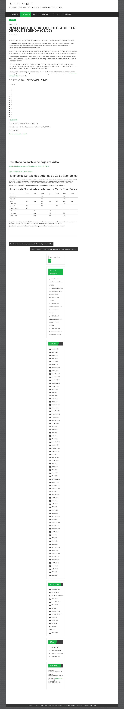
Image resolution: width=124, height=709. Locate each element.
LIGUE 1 (54, 617)
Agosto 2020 (55, 562)
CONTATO (45, 14)
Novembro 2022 (56, 488)
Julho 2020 (55, 565)
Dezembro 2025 (56, 373)
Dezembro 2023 (56, 448)
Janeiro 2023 (55, 482)
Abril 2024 (55, 435)
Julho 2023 (55, 463)
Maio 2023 (54, 469)
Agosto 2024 (55, 423)
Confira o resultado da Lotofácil (18, 134)
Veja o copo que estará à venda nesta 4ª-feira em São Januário (55, 331)
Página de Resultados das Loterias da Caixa (20, 171)
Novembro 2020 (56, 553)
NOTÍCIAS (36, 14)
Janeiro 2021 (55, 550)
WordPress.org (56, 656)
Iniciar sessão (55, 647)
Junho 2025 (55, 392)
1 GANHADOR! (13, 120)
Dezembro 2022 (56, 485)
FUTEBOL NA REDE (21, 4)
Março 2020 (55, 575)
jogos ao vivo (58, 678)
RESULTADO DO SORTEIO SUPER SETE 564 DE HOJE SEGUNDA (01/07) (53, 249)
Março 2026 (55, 364)
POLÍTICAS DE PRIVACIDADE (62, 14)
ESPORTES (12, 19)
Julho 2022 (55, 500)
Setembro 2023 (56, 457)
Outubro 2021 (55, 525)
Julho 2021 (55, 534)
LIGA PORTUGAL (57, 614)
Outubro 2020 (55, 556)
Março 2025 (55, 401)
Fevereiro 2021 (56, 547)
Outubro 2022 (55, 491)
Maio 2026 (54, 358)
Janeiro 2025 (55, 408)
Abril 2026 (55, 361)
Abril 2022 (55, 510)
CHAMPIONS (14, 14)
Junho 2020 (55, 569)
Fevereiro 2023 (56, 479)
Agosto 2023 (55, 460)
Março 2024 (55, 438)
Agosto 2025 (55, 386)
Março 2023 (55, 476)
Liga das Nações (56, 611)
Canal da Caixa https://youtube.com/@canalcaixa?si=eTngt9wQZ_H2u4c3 (29, 166)
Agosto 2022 (55, 497)
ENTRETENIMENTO (58, 595)
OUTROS (54, 623)
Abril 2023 (55, 473)
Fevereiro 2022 (56, 516)
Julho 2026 (55, 352)
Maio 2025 (54, 395)
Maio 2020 (54, 572)
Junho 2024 (55, 429)
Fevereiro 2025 (56, 404)
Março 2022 (55, 513)
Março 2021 (55, 544)
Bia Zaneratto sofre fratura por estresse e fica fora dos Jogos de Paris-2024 (31, 243)
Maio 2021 (54, 538)
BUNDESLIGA (56, 589)
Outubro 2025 (55, 380)
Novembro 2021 (56, 522)
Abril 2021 (55, 541)
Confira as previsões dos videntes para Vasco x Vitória (56, 282)
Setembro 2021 (56, 528)
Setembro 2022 (56, 494)
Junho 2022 (55, 504)
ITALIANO (55, 605)
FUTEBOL (25, 14)
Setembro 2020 (56, 559)
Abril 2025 (55, 398)
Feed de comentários (57, 653)
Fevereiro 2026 (56, 367)
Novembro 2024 (56, 414)
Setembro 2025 (56, 383)
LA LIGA (54, 608)
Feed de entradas (56, 650)
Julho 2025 (55, 389)
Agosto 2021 (55, 531)
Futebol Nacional (56, 602)
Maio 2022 (54, 507)
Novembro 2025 (56, 377)
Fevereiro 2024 (56, 442)
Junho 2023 (55, 466)
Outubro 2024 (55, 417)
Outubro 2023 (55, 454)
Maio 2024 (54, 432)
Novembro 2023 (56, 451)
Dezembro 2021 (56, 519)
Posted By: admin (14, 35)
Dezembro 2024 (56, 411)
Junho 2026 (55, 355)
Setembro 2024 (56, 420)
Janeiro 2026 (55, 370)
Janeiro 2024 (55, 445)
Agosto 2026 (55, 349)
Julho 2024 (55, 426)
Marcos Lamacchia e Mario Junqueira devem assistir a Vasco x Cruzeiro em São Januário (56, 294)
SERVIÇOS (55, 633)
